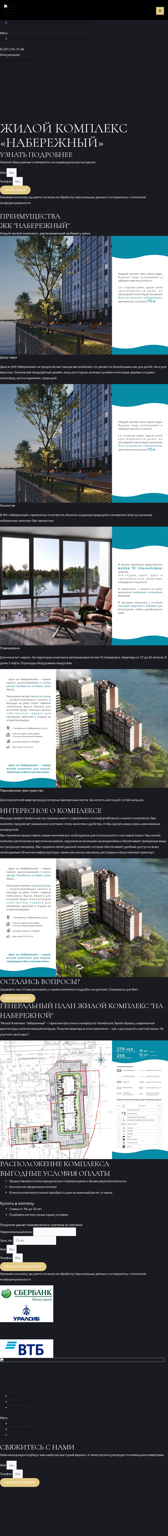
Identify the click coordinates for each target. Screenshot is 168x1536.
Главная (14, 1396)
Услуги (13, 1407)
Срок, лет (6, 1240)
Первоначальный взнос (16, 1232)
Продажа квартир (21, 1402)
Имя (3, 172)
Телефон (6, 181)
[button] (84, 33)
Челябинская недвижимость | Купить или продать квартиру (51, 23)
